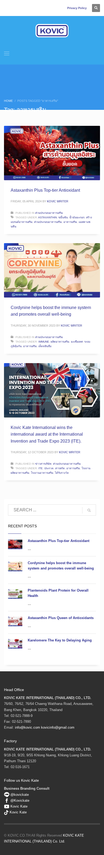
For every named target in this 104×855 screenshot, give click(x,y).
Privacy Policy (77, 8)
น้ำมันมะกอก (77, 217)
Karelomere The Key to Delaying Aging (60, 640)
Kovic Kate (18, 806)
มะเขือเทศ (77, 341)
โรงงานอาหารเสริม (42, 472)
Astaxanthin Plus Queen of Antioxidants (61, 618)
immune (43, 341)
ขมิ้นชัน (63, 217)
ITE (40, 468)
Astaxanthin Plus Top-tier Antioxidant (45, 190)
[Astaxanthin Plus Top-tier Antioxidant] (52, 153)
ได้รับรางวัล (62, 472)
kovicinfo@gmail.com (57, 727)
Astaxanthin (47, 217)
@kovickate (19, 795)
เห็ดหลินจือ (44, 346)
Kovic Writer (57, 201)
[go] (89, 510)
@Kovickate (19, 800)
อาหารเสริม (70, 221)
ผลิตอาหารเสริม (60, 341)
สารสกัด (60, 468)
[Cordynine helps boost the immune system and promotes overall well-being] (52, 270)
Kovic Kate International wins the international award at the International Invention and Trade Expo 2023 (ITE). (47, 434)
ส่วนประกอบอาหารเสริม (49, 212)
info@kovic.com (27, 727)
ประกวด (49, 468)
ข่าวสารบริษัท (43, 463)
